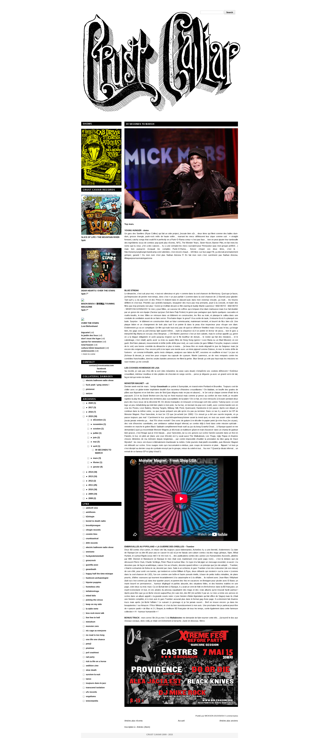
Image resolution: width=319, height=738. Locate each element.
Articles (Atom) (143, 727)
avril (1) (96, 446)
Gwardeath (162, 386)
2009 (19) (92, 494)
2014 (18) (92, 472)
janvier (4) (98, 467)
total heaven (87, 345)
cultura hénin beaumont (93, 348)
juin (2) (96, 437)
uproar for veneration (91, 342)
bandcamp (101, 371)
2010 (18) (92, 489)
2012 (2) (92, 481)
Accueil (181, 721)
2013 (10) (92, 476)
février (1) (97, 462)
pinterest (90, 389)
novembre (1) (99, 424)
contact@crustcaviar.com (101, 365)
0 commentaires (231, 716)
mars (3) (97, 458)
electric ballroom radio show (100, 380)
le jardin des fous (89, 335)
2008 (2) (92, 498)
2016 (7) (92, 412)
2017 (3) (92, 407)
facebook (101, 368)
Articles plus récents (133, 721)
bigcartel (85, 332)
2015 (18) (92, 416)
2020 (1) (92, 403)
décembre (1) (99, 420)
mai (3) (96, 442)
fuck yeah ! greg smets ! (97, 385)
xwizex (89, 393)
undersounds (87, 351)
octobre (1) (98, 429)
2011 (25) (92, 485)
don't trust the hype (91, 338)
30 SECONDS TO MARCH (140, 124)
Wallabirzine (176, 618)
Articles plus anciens (228, 721)
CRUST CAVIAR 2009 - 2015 (159, 734)
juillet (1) (97, 433)
